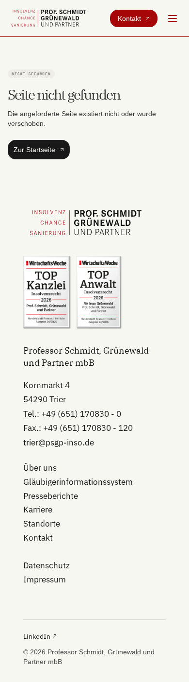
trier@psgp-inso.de (58, 442)
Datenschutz (46, 565)
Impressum (44, 579)
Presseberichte (50, 496)
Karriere (37, 509)
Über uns (40, 468)
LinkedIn (40, 636)
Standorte (41, 524)
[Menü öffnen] (172, 18)
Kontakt (38, 538)
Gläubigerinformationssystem (78, 482)
